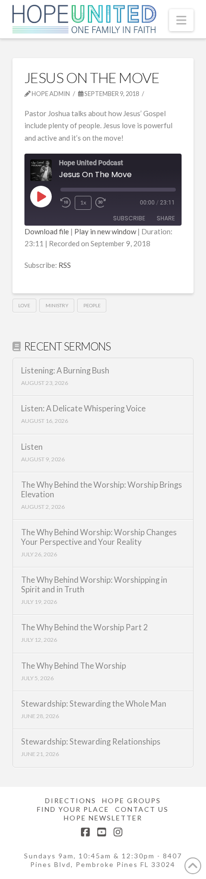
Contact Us (142, 809)
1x (83, 202)
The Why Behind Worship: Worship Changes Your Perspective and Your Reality (99, 537)
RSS (64, 265)
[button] (181, 20)
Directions (70, 800)
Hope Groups (131, 800)
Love (24, 305)
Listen (32, 447)
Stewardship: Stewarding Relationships (90, 742)
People (92, 305)
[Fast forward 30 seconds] (100, 202)
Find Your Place (73, 809)
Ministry (57, 305)
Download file (46, 231)
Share (166, 218)
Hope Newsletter (103, 818)
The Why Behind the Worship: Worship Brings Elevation (101, 490)
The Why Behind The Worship (73, 666)
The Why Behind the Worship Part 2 (84, 627)
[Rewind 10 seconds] (65, 202)
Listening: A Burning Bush (65, 370)
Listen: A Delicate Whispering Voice (83, 408)
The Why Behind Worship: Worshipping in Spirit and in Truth (94, 585)
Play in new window (105, 231)
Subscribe (129, 218)
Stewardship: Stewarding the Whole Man (93, 704)
